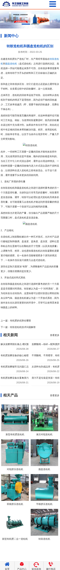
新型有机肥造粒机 (15, 434)
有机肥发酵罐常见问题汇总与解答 (18, 366)
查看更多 (54, 335)
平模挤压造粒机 (44, 504)
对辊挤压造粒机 (15, 469)
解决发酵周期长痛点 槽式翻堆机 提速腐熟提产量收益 (28, 344)
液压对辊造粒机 (44, 434)
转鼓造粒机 (44, 539)
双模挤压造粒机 (15, 504)
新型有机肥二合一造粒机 (15, 539)
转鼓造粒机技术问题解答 (23, 327)
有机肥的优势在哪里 (20, 320)
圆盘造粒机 (11, 63)
